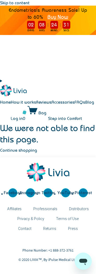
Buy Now (57, 16)
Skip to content (15, 2)
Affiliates (14, 209)
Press (73, 228)
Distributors (79, 209)
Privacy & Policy (30, 219)
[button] (3, 81)
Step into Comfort (65, 118)
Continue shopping (18, 150)
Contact (24, 228)
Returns (49, 228)
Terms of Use (67, 219)
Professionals (45, 209)
